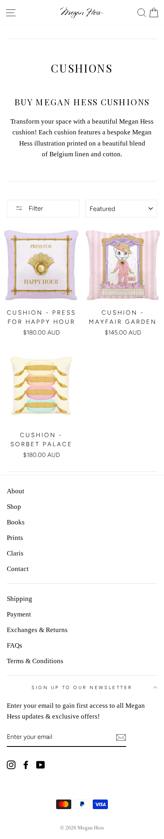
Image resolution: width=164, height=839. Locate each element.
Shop (14, 506)
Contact (18, 569)
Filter (35, 208)
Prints (15, 538)
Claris (15, 553)
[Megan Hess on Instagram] (11, 764)
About (15, 491)
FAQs (14, 645)
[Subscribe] (121, 737)
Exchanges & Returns (37, 630)
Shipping (19, 599)
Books (16, 522)
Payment (19, 614)
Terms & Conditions (35, 661)
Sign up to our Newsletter (81, 687)
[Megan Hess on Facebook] (25, 764)
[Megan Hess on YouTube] (40, 764)
